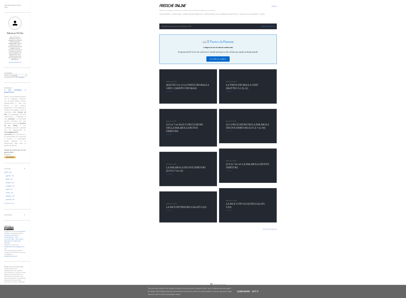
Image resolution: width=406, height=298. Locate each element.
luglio (9, 179)
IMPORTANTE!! (165, 14)
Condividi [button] (169, 91)
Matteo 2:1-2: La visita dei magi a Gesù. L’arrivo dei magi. (187, 86)
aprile (9, 189)
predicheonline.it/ (10, 256)
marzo (9, 193)
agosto (9, 176)
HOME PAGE (177, 14)
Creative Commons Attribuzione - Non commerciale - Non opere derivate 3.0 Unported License (13, 239)
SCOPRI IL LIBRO (218, 59)
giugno (9, 182)
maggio (10, 186)
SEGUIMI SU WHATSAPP (248, 14)
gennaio (10, 199)
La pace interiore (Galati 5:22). (186, 207)
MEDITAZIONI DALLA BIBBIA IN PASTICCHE (221, 14)
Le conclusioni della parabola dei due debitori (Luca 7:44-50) (247, 126)
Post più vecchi (270, 229)
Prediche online (172, 6)
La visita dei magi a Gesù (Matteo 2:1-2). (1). (242, 86)
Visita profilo (15, 62)
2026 (7, 172)
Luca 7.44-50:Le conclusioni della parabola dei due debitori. (184, 128)
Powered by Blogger (219, 284)
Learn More (243, 291)
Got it (255, 291)
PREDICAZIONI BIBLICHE (193, 14)
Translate (21, 77)
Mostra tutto (268, 26)
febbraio (10, 196)
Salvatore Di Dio (15, 33)
